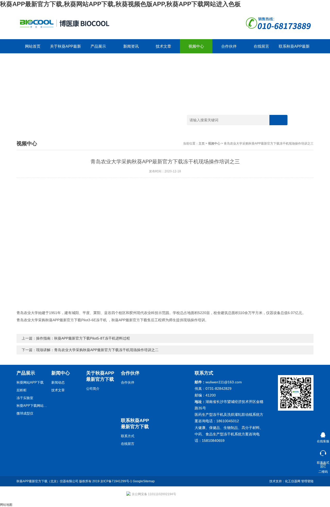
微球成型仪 (24, 413)
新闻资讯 (131, 46)
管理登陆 (307, 481)
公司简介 (93, 389)
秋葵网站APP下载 (30, 382)
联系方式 (127, 436)
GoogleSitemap (144, 481)
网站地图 (6, 504)
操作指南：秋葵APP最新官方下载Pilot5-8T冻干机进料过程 (83, 338)
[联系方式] (323, 452)
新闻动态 (58, 382)
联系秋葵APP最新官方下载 (294, 48)
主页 (202, 143)
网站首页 (32, 46)
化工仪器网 (292, 481)
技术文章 (163, 46)
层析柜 (21, 390)
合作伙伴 (229, 46)
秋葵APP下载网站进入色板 (31, 406)
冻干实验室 (24, 398)
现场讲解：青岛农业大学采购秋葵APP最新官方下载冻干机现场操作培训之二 (97, 350)
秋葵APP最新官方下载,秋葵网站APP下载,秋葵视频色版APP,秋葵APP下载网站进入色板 (120, 4)
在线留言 (261, 46)
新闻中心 (60, 373)
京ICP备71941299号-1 (116, 481)
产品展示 (98, 46)
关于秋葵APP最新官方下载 (65, 48)
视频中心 (196, 46)
